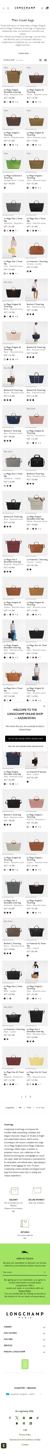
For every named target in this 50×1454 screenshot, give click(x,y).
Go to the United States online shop (25, 739)
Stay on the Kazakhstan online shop (25, 746)
